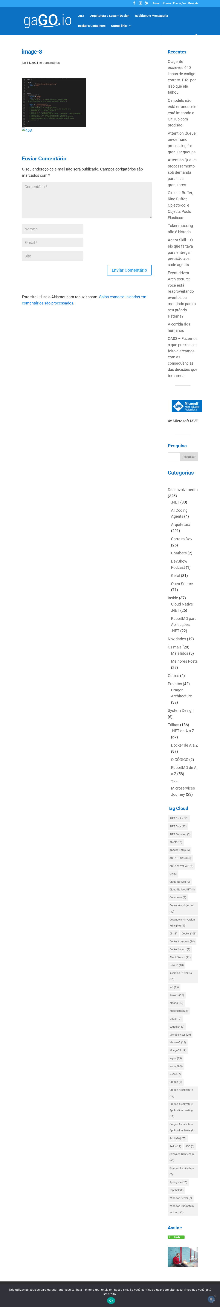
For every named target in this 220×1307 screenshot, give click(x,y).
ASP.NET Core (180, 858)
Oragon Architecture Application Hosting (181, 1110)
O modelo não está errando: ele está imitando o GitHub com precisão (182, 112)
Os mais (175, 647)
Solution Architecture (182, 1171)
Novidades (177, 639)
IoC (174, 987)
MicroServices (180, 1034)
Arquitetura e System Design (109, 15)
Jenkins (177, 995)
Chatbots (179, 553)
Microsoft (178, 1042)
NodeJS (176, 1066)
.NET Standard (180, 834)
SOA (189, 1146)
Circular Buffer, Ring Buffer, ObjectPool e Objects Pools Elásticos (180, 205)
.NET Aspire (179, 818)
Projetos (175, 684)
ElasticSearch (180, 957)
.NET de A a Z (182, 731)
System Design (181, 710)
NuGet (175, 1074)
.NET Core (178, 826)
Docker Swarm (180, 949)
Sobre (156, 3)
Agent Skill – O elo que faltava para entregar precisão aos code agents (180, 252)
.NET (81, 15)
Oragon (176, 1081)
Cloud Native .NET (182, 889)
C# (173, 873)
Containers (178, 897)
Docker (189, 933)
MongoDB (178, 1050)
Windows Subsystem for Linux (182, 1209)
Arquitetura (180, 524)
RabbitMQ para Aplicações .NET (184, 624)
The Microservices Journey (183, 788)
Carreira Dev (181, 539)
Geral (175, 575)
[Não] (214, 1295)
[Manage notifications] (211, 1299)
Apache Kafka (180, 850)
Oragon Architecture (181, 1093)
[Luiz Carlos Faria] (176, 1237)
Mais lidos (179, 653)
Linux (175, 1018)
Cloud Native (180, 881)
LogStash (177, 1026)
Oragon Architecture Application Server (182, 1127)
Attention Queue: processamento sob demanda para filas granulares (182, 172)
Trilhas (173, 725)
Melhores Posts (184, 661)
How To (177, 965)
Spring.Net (178, 1182)
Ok (111, 1300)
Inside (173, 598)
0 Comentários (50, 62)
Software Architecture (182, 1157)
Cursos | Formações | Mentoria (180, 3)
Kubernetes (179, 1010)
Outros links (119, 25)
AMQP (176, 842)
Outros (173, 675)
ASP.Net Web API (181, 865)
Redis (175, 1146)
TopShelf (176, 1190)
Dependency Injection (182, 908)
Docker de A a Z (184, 745)
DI (173, 933)
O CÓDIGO (179, 759)
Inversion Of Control (181, 976)
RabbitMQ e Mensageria (151, 15)
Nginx (176, 1058)
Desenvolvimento (183, 489)
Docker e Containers (91, 25)
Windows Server (181, 1198)
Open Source (182, 583)
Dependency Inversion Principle (182, 922)
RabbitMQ (178, 1138)
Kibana (176, 1002)
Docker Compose (182, 941)
